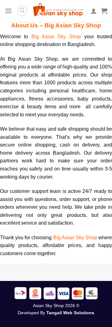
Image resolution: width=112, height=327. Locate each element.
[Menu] (8, 10)
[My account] (94, 11)
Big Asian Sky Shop (57, 36)
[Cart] (104, 11)
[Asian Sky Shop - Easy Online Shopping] (59, 11)
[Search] (22, 11)
